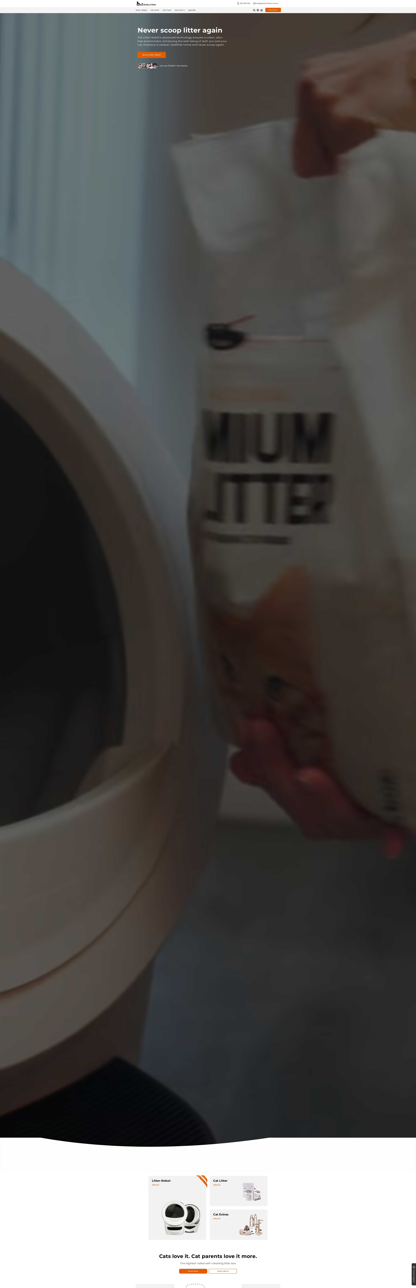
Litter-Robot (141, 10)
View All (155, 1185)
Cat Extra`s (180, 10)
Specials (192, 10)
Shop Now (273, 10)
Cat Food (167, 10)
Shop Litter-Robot (152, 54)
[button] (254, 10)
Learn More (222, 1271)
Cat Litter (155, 10)
